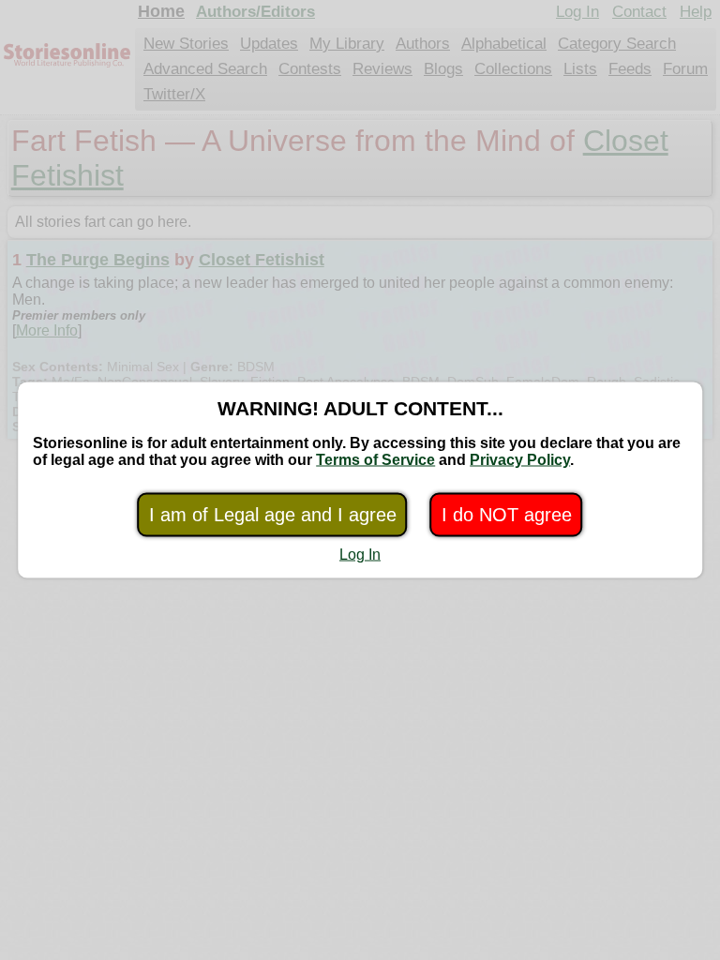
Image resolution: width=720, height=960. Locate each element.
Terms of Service (375, 460)
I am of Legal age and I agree (273, 514)
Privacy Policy (520, 460)
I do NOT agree (507, 514)
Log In (360, 554)
